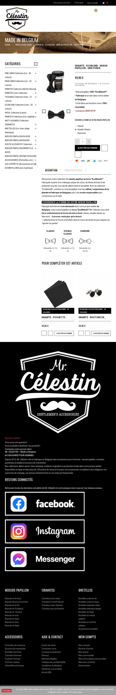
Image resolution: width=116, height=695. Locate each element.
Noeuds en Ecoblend (14, 609)
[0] (94, 13)
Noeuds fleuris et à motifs (16, 602)
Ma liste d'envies (86, 649)
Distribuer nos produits (52, 669)
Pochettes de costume (15, 645)
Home (7, 45)
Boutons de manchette (15, 649)
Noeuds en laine (12, 619)
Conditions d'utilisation (52, 665)
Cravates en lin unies (51, 598)
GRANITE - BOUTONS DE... (92, 317)
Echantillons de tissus (14, 665)
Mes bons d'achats (87, 662)
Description (51, 170)
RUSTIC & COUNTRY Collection (18, 144)
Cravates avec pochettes (53, 609)
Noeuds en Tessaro (13, 612)
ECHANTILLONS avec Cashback (19, 168)
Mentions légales (49, 659)
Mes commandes (86, 655)
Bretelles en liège (86, 612)
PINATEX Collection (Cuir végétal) (20, 117)
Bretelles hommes (13, 652)
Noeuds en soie (12, 615)
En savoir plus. (75, 692)
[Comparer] (78, 154)
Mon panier (84, 652)
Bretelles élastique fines (89, 605)
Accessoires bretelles (88, 629)
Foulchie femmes (13, 659)
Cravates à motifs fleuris (53, 602)
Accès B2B (46, 672)
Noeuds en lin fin (12, 605)
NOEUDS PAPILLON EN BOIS (17, 140)
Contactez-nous (49, 649)
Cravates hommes (13, 655)
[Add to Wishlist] (104, 148)
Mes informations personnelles (92, 659)
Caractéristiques (73, 170)
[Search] (90, 12)
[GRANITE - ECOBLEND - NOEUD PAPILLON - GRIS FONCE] (56, 114)
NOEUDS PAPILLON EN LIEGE (17, 136)
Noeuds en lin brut (13, 598)
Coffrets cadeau (12, 662)
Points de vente (49, 645)
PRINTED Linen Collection (16, 93)
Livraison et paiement (51, 652)
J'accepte (6, 691)
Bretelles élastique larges (90, 609)
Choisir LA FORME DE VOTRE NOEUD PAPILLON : (93, 119)
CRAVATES (10, 124)
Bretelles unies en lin (88, 598)
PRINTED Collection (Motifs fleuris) (20, 89)
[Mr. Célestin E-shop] (30, 18)
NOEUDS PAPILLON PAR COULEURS (20, 156)
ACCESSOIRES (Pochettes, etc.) (19, 160)
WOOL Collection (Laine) (15, 113)
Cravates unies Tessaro (52, 605)
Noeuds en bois (12, 622)
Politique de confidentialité (53, 662)
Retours (45, 655)
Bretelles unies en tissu (89, 602)
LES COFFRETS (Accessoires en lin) (20, 164)
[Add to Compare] (50, 333)
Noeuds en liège (12, 625)
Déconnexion (84, 665)
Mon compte (84, 645)
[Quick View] (71, 310)
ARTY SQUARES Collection (17, 120)
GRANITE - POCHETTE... (54, 317)
